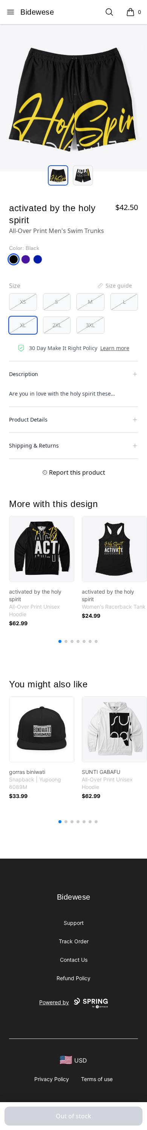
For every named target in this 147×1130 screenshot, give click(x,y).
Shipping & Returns (34, 445)
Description (23, 374)
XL (23, 325)
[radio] (23, 302)
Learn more (114, 348)
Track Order (74, 941)
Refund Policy (73, 978)
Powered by (54, 1002)
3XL (90, 325)
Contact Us (73, 959)
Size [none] (14, 286)
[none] (114, 285)
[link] (41, 549)
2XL (56, 325)
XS (23, 301)
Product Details (28, 419)
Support (74, 923)
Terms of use (97, 1079)
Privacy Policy (51, 1079)
